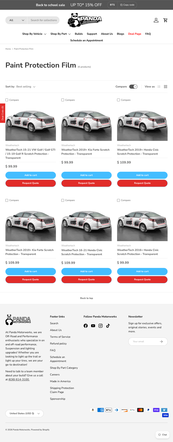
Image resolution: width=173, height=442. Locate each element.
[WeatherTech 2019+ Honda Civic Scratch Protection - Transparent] (142, 122)
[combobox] (32, 20)
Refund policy (58, 343)
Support (92, 34)
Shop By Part (59, 34)
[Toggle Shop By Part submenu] (69, 34)
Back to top (86, 298)
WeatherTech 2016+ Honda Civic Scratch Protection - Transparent (138, 252)
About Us (107, 34)
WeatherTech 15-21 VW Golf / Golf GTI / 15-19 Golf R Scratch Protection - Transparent (30, 154)
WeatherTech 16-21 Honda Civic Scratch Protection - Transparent (81, 252)
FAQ (148, 34)
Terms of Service (60, 337)
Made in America (60, 381)
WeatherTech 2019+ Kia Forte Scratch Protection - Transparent (85, 152)
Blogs (120, 34)
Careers (55, 374)
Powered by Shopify (40, 429)
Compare (121, 86)
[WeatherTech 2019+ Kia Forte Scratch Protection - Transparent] (86, 122)
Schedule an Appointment (86, 40)
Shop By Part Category (64, 368)
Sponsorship (57, 399)
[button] (165, 20)
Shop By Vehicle (32, 34)
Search (54, 323)
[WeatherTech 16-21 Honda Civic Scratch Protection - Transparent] (86, 222)
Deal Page (134, 34)
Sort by (9, 86)
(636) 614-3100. (19, 379)
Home (8, 49)
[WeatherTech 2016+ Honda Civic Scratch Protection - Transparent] (142, 222)
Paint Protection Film (23, 49)
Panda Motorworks (21, 429)
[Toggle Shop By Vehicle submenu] (45, 34)
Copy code (128, 4)
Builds (79, 34)
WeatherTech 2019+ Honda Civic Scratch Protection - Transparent (138, 152)
